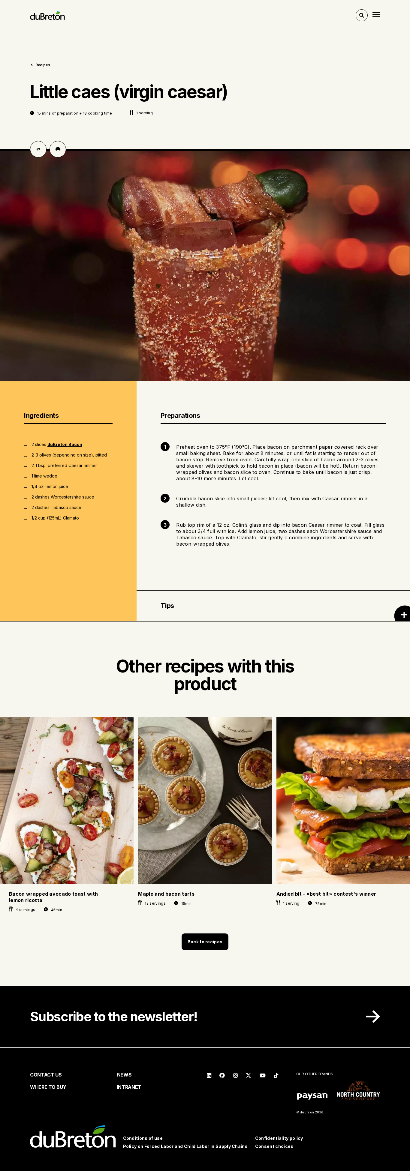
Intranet (129, 1087)
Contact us (46, 1075)
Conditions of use (143, 1138)
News (124, 1075)
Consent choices (274, 1146)
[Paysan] (312, 1097)
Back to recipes (205, 941)
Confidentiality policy (279, 1138)
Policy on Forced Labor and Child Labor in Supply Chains (185, 1146)
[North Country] (358, 1091)
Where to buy (48, 1087)
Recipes (42, 65)
